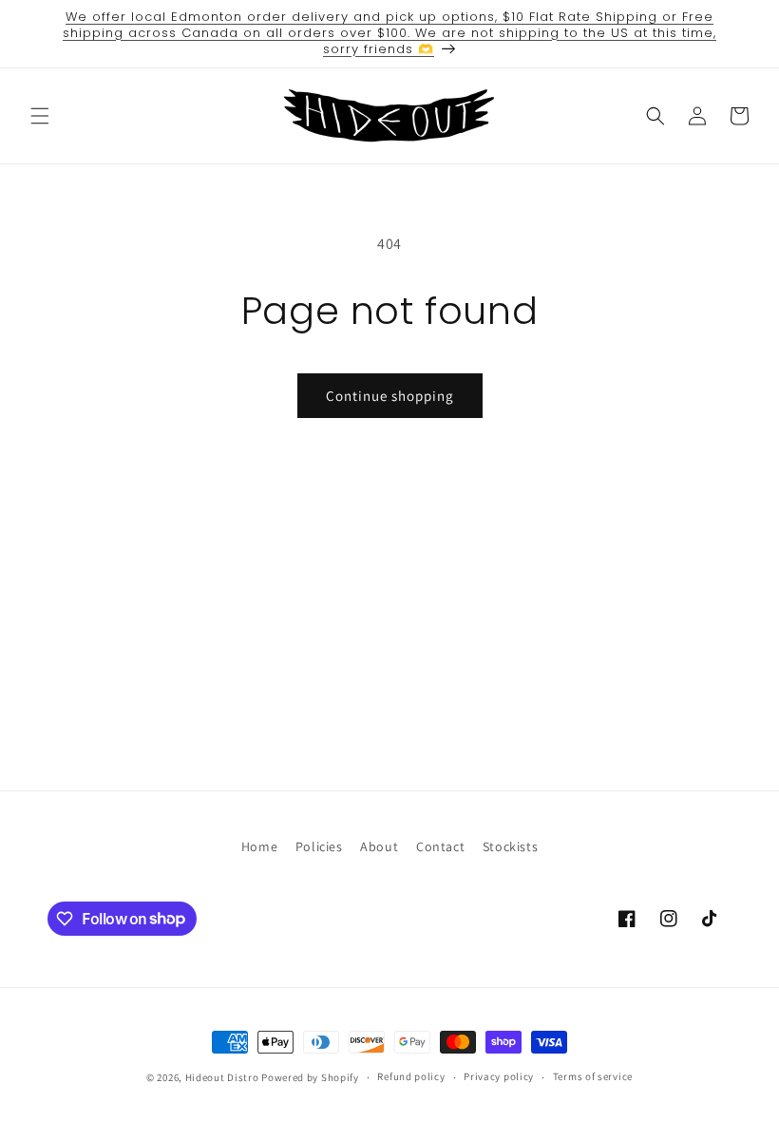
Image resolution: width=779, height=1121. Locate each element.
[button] (40, 116)
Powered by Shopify (310, 1077)
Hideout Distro (222, 1077)
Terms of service (593, 1076)
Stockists (510, 846)
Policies (319, 846)
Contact (440, 846)
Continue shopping (390, 396)
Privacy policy (499, 1076)
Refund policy (411, 1076)
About (379, 846)
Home (259, 846)
